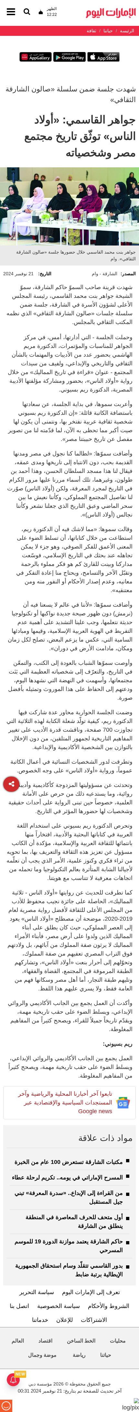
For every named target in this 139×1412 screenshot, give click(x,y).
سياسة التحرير (36, 1292)
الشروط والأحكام (108, 1306)
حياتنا (105, 1355)
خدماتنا (40, 1320)
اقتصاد (45, 1341)
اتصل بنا (19, 1306)
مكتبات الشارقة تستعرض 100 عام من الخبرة (69, 1162)
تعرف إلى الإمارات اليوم (91, 1292)
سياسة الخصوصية (58, 1306)
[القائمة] (26, 12)
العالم (18, 1341)
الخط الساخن (81, 1341)
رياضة (79, 1355)
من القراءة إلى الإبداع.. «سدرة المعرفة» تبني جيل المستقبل (69, 1197)
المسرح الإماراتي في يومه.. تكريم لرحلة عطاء (67, 1177)
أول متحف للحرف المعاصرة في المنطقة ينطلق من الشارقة (74, 1221)
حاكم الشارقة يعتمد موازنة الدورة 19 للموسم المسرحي (69, 1245)
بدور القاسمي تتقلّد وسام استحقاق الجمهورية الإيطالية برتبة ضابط (69, 1270)
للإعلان (64, 1320)
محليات (118, 1341)
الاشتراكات (94, 1320)
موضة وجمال (42, 1355)
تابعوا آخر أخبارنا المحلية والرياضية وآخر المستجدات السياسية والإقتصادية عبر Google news (65, 1102)
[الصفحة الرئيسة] (111, 10)
